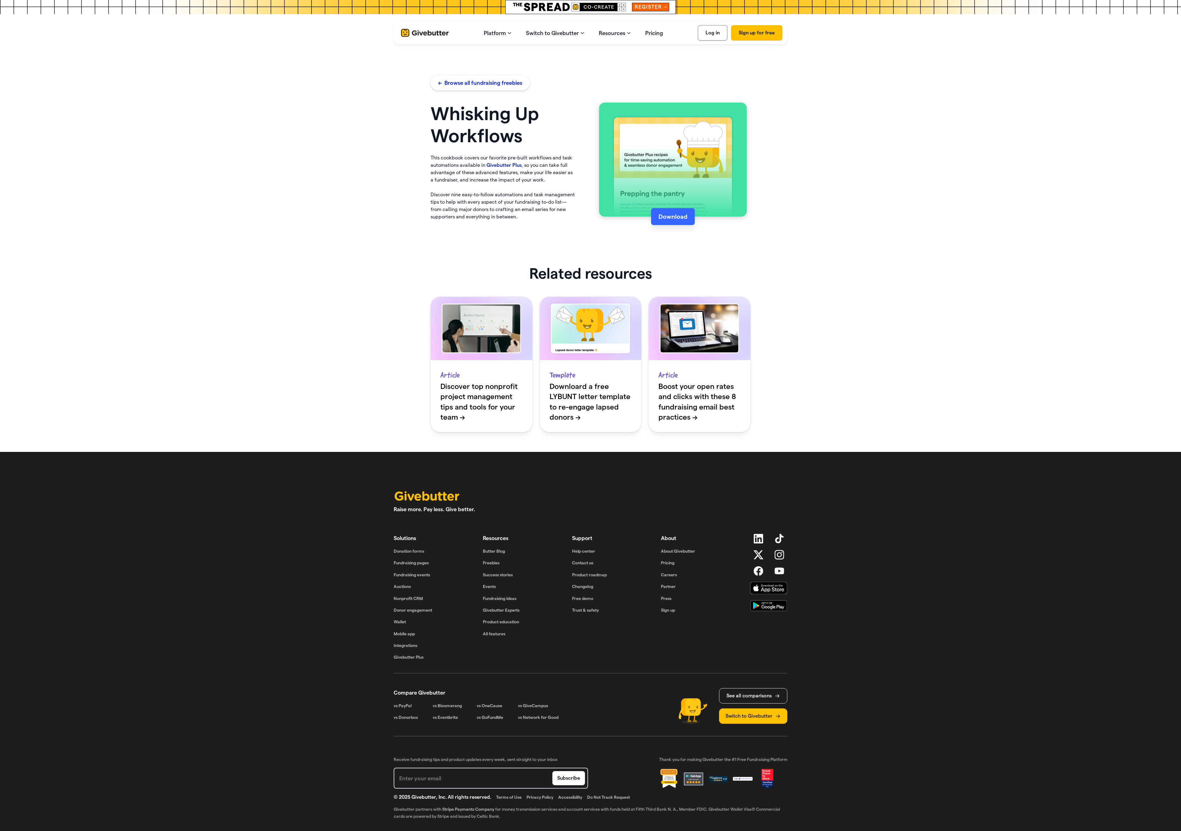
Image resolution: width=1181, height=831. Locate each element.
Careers (669, 574)
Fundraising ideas (499, 598)
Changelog (582, 586)
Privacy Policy (540, 797)
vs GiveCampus (533, 705)
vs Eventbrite (445, 717)
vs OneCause (489, 705)
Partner (668, 586)
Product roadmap (589, 574)
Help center (583, 551)
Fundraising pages (411, 562)
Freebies (491, 562)
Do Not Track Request (608, 797)
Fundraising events (412, 574)
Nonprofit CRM (408, 598)
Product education (501, 621)
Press (666, 598)
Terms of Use (509, 797)
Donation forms (409, 551)
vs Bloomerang (447, 705)
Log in (713, 32)
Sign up (668, 610)
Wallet (400, 621)
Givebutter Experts (501, 610)
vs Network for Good (538, 717)
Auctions (402, 586)
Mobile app (404, 633)
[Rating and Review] (767, 779)
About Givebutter (678, 551)
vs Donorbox (406, 717)
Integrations (405, 645)
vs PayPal (403, 705)
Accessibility (570, 797)
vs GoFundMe (490, 717)
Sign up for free (757, 32)
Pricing (667, 562)
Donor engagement (413, 610)
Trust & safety (585, 610)
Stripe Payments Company (468, 809)
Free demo (582, 598)
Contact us (582, 562)
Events (489, 586)
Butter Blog (494, 551)
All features (494, 633)
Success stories (498, 574)
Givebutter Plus (504, 165)
